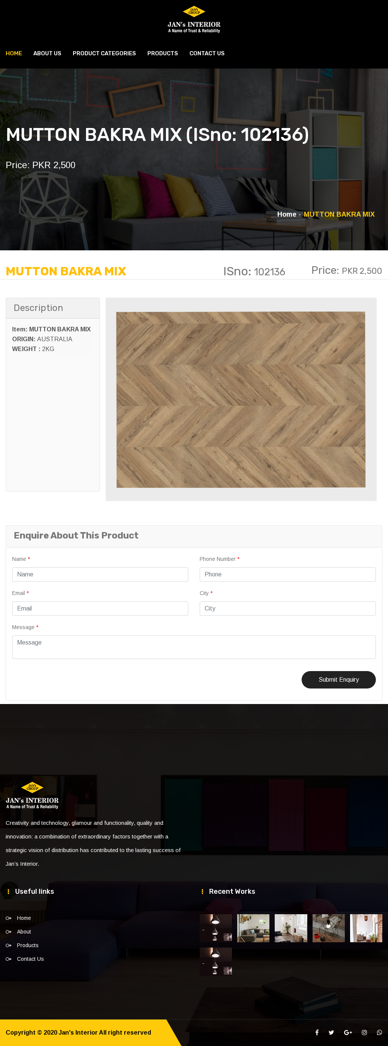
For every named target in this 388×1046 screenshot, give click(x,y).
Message (25, 627)
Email (20, 593)
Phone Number (219, 559)
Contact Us (207, 53)
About (24, 932)
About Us (47, 53)
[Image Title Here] (216, 928)
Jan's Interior (78, 1032)
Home (14, 53)
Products (162, 53)
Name (21, 559)
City (206, 593)
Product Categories (104, 53)
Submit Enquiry (339, 679)
